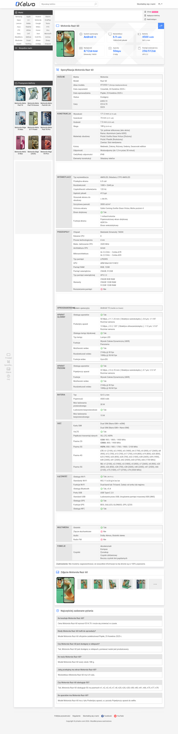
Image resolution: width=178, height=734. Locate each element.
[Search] (95, 4)
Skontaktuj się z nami (146, 4)
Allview (38, 40)
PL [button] (159, 4)
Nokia (28, 23)
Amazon (48, 44)
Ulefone (28, 37)
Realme (28, 27)
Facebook (108, 716)
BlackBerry (19, 37)
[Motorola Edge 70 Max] (20, 118)
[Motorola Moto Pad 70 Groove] (33, 93)
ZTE (18, 30)
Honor (38, 30)
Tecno (48, 23)
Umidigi (38, 44)
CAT (28, 34)
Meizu (38, 27)
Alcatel (18, 44)
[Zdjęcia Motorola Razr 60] (65, 44)
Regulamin (77, 716)
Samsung (18, 17)
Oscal (28, 40)
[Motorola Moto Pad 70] (20, 94)
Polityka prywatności (62, 716)
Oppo (19, 20)
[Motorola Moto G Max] (20, 143)
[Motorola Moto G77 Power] (33, 118)
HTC (47, 27)
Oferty (152, 12)
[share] (161, 26)
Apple (28, 17)
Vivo (47, 30)
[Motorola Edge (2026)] (33, 143)
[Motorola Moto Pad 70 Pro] (46, 118)
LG (28, 20)
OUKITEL (38, 37)
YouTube (120, 716)
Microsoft (47, 34)
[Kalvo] (25, 4)
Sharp (48, 40)
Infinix (28, 30)
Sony (18, 34)
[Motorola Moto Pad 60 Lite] (46, 94)
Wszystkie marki (25, 48)
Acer (38, 34)
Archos (47, 37)
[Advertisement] (99, 15)
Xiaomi (47, 17)
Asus (18, 27)
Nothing (28, 44)
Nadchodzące (151, 19)
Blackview (18, 40)
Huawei (38, 17)
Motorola (38, 20)
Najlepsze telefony (153, 15)
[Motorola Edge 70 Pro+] (46, 143)
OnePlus (48, 20)
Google (38, 23)
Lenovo (18, 23)
